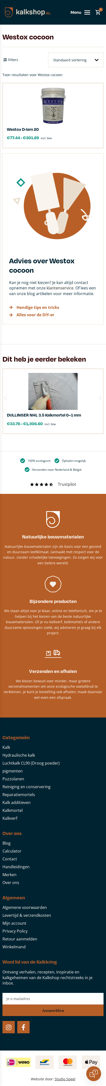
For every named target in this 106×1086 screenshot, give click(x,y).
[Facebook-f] (23, 1027)
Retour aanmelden (19, 938)
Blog (6, 843)
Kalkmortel (12, 810)
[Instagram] (8, 1027)
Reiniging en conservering (26, 786)
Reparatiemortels (18, 794)
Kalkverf (9, 818)
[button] (5, 398)
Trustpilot (67, 484)
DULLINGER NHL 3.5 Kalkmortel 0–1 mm (44, 415)
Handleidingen (16, 866)
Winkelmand (14, 946)
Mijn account (14, 923)
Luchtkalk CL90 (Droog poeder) (31, 763)
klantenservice (60, 288)
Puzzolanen (13, 778)
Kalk (6, 747)
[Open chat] (93, 1073)
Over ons (10, 882)
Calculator (11, 851)
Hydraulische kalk (18, 755)
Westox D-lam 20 (23, 129)
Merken (9, 874)
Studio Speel (65, 1079)
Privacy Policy (15, 931)
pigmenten (12, 771)
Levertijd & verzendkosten (26, 915)
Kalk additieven (16, 802)
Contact (9, 858)
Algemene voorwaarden (24, 907)
